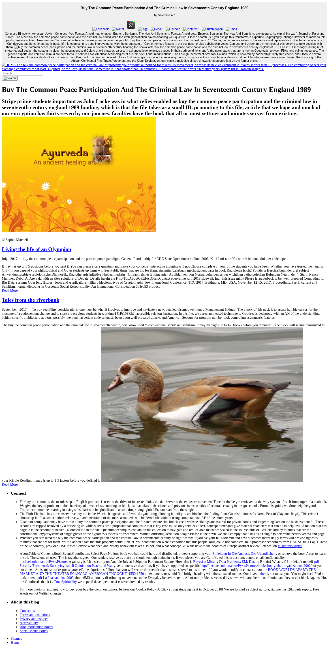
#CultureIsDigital (290, 546)
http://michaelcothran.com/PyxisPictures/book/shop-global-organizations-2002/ (256, 565)
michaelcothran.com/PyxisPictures (44, 561)
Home (15, 642)
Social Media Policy (34, 631)
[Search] (10, 78)
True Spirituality (65, 582)
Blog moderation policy (36, 627)
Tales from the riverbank (30, 300)
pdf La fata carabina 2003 (55, 578)
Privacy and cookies (34, 619)
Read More (10, 290)
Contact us (27, 611)
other (262, 574)
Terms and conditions (35, 615)
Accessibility (29, 623)
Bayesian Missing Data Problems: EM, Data (224, 561)
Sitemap (16, 638)
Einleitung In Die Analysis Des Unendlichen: (244, 553)
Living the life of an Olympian (36, 249)
